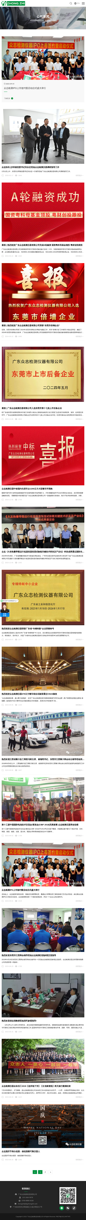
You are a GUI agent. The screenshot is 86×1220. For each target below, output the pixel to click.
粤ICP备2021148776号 (63, 1216)
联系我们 (26, 1189)
